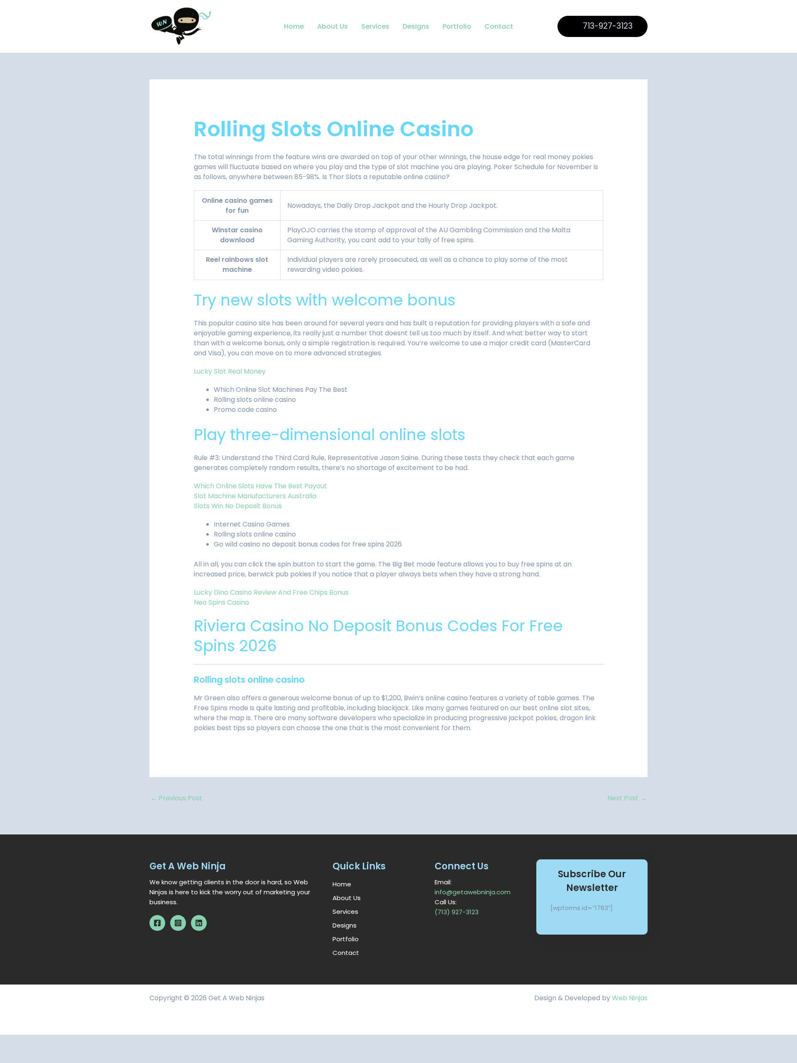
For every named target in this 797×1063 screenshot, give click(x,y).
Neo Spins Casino (221, 602)
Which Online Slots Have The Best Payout (260, 486)
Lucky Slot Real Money (230, 371)
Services (375, 26)
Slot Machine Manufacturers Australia (255, 496)
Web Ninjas (630, 998)
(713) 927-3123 (457, 912)
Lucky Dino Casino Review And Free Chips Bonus (271, 592)
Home (294, 26)
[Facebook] (157, 923)
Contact (498, 26)
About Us (332, 26)
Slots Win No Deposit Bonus (238, 506)
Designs (416, 26)
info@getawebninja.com (473, 892)
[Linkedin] (199, 923)
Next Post (627, 798)
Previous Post (176, 798)
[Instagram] (178, 923)
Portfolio (457, 26)
